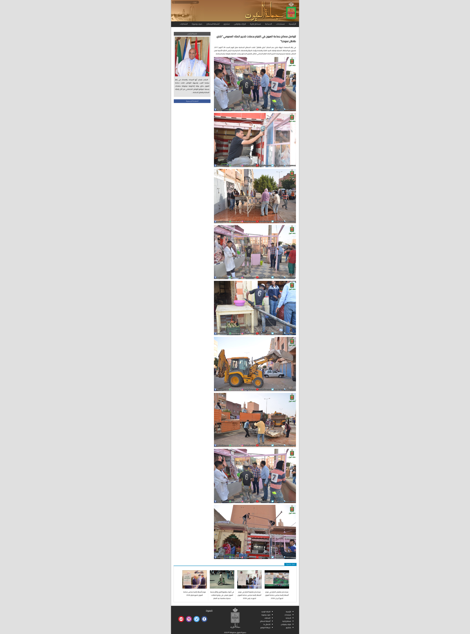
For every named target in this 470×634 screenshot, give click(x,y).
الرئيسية (292, 24)
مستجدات (280, 24)
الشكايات (184, 24)
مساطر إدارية (255, 24)
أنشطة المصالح (212, 24)
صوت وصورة (197, 24)
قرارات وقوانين (240, 24)
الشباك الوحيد (265, 611)
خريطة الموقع (265, 627)
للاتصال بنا (267, 624)
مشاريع (227, 24)
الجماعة (268, 24)
